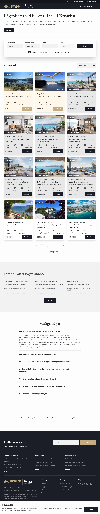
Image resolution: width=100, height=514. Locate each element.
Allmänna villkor (65, 490)
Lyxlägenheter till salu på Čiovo (77, 284)
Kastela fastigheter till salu (74, 462)
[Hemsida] (18, 6)
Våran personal (46, 490)
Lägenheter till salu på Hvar (76, 293)
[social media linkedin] (87, 484)
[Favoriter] (80, 6)
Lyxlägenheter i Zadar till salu (14, 288)
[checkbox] (29, 52)
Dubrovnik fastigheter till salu (75, 459)
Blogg (43, 487)
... (52, 246)
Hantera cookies (65, 484)
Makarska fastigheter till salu (75, 465)
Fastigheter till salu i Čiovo (44, 462)
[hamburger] (96, 6)
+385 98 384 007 (32, 490)
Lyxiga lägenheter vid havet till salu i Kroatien (79, 289)
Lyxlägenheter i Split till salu (45, 288)
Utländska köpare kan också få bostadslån (48, 340)
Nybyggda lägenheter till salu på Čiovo (49, 284)
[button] (50, 331)
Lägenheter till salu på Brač (45, 293)
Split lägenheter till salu (12, 464)
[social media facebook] (79, 484)
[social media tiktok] (91, 484)
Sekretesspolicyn (66, 487)
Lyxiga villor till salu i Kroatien (14, 467)
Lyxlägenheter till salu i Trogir (14, 284)
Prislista (44, 493)
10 (58, 246)
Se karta (51, 42)
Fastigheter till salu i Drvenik (45, 465)
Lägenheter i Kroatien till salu (14, 293)
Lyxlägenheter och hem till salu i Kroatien (15, 460)
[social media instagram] (83, 484)
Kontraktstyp (12, 42)
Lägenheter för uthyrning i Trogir (46, 281)
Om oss (44, 484)
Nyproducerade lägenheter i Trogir (16, 281)
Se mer (6, 471)
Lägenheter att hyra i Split (75, 281)
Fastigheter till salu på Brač (44, 459)
